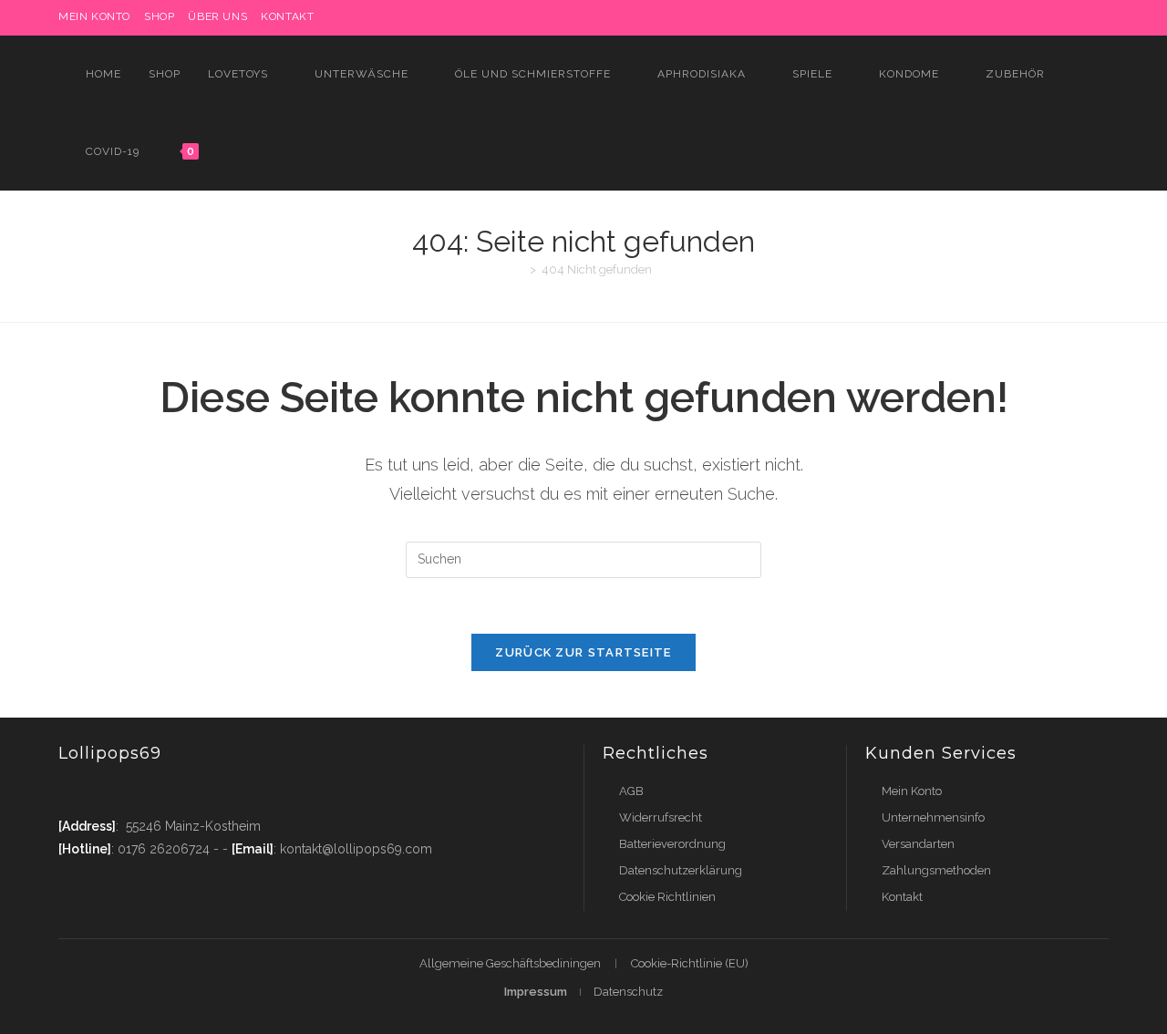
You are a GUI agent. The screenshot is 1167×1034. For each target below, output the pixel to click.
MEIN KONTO (94, 16)
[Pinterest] (977, 17)
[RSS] (1101, 17)
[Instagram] (1019, 17)
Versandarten (918, 844)
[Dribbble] (998, 17)
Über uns (217, 16)
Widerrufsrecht (660, 817)
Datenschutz (628, 991)
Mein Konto (912, 791)
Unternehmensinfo (933, 817)
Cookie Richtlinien (667, 897)
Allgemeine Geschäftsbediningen (510, 963)
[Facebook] (956, 17)
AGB (631, 791)
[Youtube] (179, 791)
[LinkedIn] (1040, 17)
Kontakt (287, 16)
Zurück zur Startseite (583, 652)
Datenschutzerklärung (680, 870)
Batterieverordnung (672, 844)
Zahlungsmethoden (936, 870)
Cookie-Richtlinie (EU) (690, 963)
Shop (159, 16)
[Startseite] (519, 269)
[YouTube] (1082, 17)
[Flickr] (1061, 17)
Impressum (535, 991)
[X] (935, 17)
